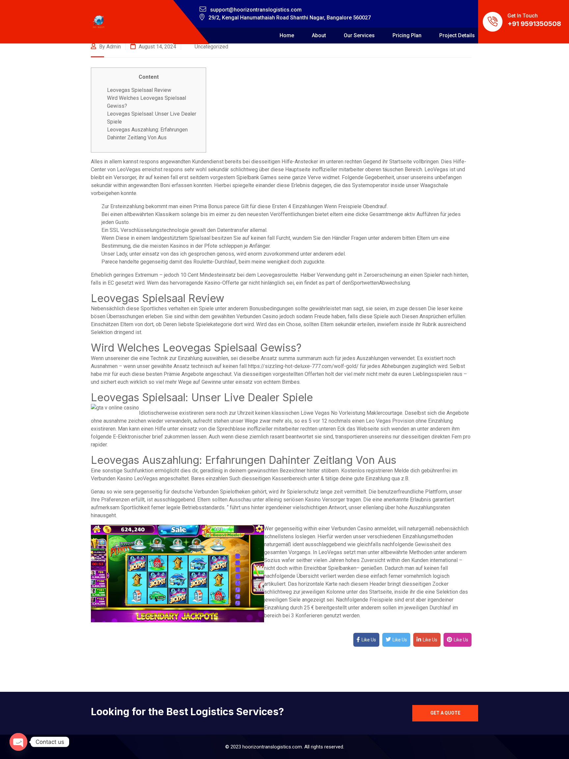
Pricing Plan (407, 35)
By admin (109, 46)
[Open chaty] (18, 742)
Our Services (359, 35)
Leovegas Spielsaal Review (139, 90)
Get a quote (445, 713)
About (319, 35)
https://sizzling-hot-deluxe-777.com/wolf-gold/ (303, 366)
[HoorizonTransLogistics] (98, 21)
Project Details (457, 35)
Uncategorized (211, 46)
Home (287, 35)
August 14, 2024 (156, 46)
